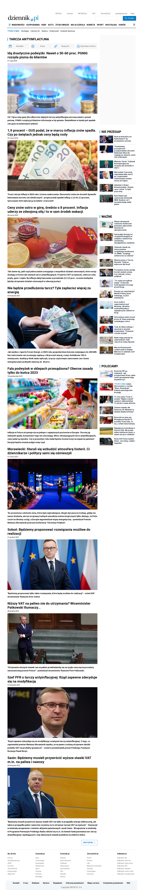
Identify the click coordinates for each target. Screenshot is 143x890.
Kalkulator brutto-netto (125, 871)
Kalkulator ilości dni (124, 860)
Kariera (46, 883)
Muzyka (63, 874)
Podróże (38, 874)
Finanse (89, 860)
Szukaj (131, 18)
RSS (128, 883)
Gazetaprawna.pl (14, 860)
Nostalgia (25, 31)
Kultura (62, 876)
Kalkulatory (122, 854)
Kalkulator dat (122, 858)
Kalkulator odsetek (123, 868)
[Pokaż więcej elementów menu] (134, 25)
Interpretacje (12, 871)
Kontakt (16, 883)
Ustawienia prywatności (113, 883)
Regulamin (57, 883)
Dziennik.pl (40, 854)
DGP (93, 13)
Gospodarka (40, 863)
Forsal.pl (10, 866)
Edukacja (63, 863)
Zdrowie (38, 871)
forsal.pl (70, 13)
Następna (88, 842)
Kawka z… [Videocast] (50, 31)
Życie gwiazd (64, 868)
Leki (88, 863)
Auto (37, 858)
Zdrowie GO (35, 31)
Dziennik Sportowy (67, 31)
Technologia (40, 860)
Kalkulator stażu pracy (125, 863)
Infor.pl (10, 858)
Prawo (89, 858)
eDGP (10, 863)
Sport (37, 868)
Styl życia (90, 874)
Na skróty (12, 854)
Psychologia (91, 871)
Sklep (132, 13)
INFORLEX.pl (82, 13)
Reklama (35, 883)
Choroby (90, 868)
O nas (25, 883)
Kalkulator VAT (122, 866)
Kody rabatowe (65, 860)
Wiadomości (40, 866)
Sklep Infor (11, 874)
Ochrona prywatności (75, 883)
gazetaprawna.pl (121, 13)
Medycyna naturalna (94, 866)
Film (61, 871)
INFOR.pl (59, 13)
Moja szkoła (64, 866)
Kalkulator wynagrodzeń (125, 874)
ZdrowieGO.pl (105, 13)
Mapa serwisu (93, 883)
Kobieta (63, 858)
